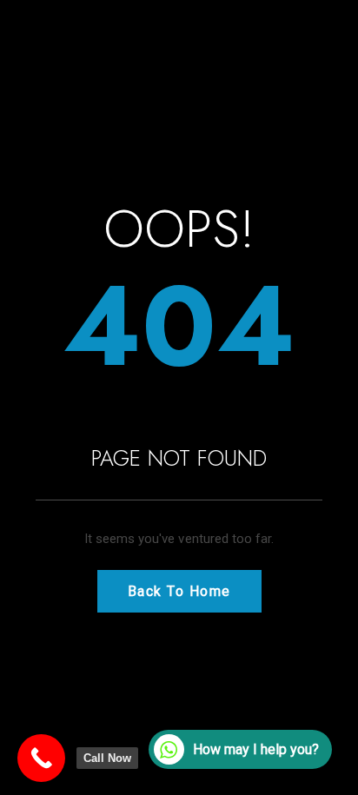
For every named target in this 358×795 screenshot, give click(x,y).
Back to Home (179, 591)
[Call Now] (41, 758)
